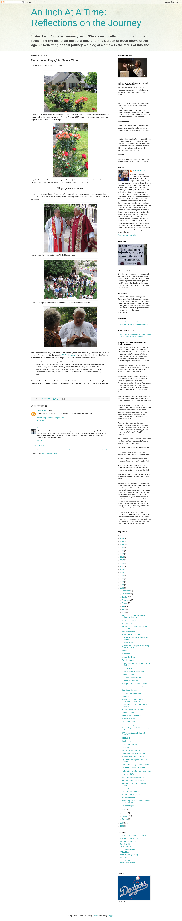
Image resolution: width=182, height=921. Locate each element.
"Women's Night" (128, 806)
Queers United (42, 410)
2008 (122, 588)
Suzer (39, 428)
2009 (122, 585)
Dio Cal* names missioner (131, 750)
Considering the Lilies (129, 690)
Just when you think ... (129, 620)
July (123, 606)
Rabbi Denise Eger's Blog (129, 855)
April (124, 810)
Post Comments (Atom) (49, 454)
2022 (122, 545)
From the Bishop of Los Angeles (133, 687)
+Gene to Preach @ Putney (131, 716)
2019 (122, 554)
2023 (122, 541)
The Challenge (127, 788)
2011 (122, 579)
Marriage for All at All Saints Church (134, 684)
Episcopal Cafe (125, 847)
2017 (122, 560)
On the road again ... (129, 722)
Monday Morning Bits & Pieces (133, 757)
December (126, 591)
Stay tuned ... (126, 741)
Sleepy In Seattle (128, 623)
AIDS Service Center (68, 355)
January (125, 819)
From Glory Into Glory (127, 849)
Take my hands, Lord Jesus (131, 791)
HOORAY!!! (126, 738)
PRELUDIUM (124, 852)
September (126, 600)
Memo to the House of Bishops (133, 635)
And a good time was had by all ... (134, 780)
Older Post (105, 450)
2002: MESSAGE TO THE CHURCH (133, 836)
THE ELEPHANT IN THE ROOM (133, 768)
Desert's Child (125, 844)
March (124, 813)
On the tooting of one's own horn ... (134, 777)
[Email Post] (63, 399)
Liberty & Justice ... (128, 643)
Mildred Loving (127, 696)
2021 (122, 548)
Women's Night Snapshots (131, 795)
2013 (122, 573)
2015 (122, 566)
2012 (122, 576)
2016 (122, 563)
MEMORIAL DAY (128, 668)
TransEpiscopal (125, 860)
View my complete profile (127, 235)
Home (71, 450)
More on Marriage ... (129, 725)
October (125, 597)
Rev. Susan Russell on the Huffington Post (135, 325)
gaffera (95, 916)
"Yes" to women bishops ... (131, 744)
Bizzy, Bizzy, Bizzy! (128, 719)
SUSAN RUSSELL (140, 171)
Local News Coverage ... (130, 681)
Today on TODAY (128, 774)
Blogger (110, 916)
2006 (122, 826)
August (124, 603)
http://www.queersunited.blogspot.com (50, 418)
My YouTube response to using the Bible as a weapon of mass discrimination (135, 335)
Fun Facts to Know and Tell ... (132, 678)
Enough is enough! (128, 660)
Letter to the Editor (128, 657)
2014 (122, 569)
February (125, 816)
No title (124, 651)
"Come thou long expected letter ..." (134, 754)
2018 (122, 557)
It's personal (126, 654)
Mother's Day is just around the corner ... (136, 771)
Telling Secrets (125, 857)
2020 (122, 551)
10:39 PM (40, 421)
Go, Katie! (125, 747)
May (123, 613)
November (126, 594)
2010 (122, 582)
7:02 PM (40, 441)
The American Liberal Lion (131, 693)
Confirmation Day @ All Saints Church (135, 765)
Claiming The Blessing (128, 841)
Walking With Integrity (127, 863)
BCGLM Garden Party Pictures (133, 709)
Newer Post (36, 450)
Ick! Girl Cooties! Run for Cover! (133, 671)
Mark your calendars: (129, 631)
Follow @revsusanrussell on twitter (132, 322)
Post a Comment (40, 445)
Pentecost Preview (128, 798)
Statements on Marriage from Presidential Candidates (132, 700)
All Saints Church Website (129, 838)
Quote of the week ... (129, 674)
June (124, 609)
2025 (122, 535)
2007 (122, 823)
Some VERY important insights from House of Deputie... (134, 616)
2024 (122, 538)
